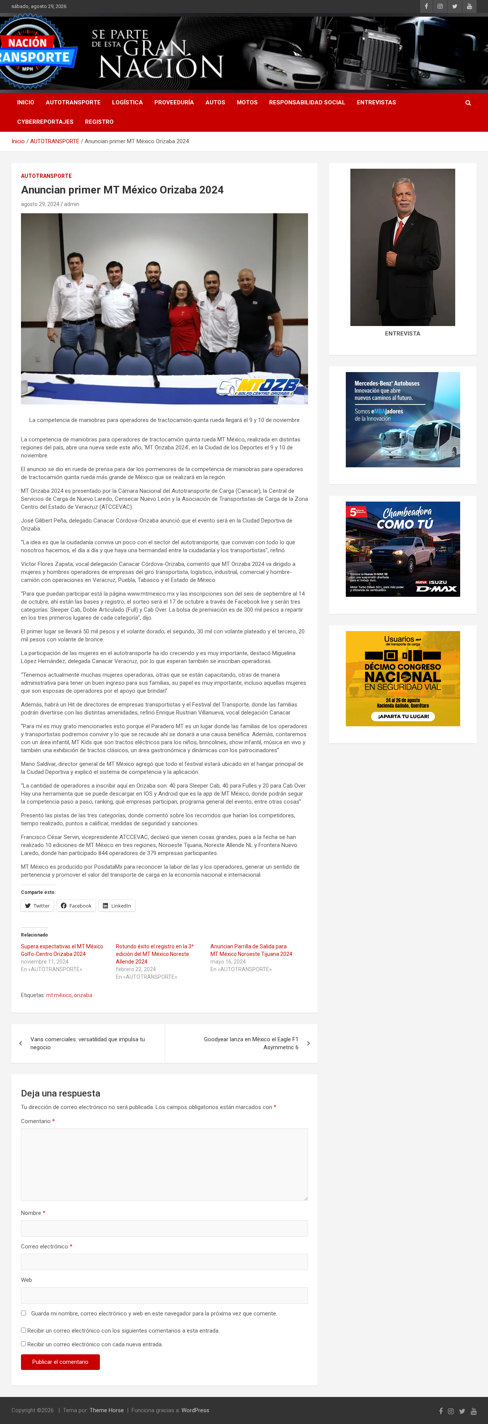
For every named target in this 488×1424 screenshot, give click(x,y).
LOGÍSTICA (127, 102)
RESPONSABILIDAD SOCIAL (307, 102)
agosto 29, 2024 (40, 204)
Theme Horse (107, 1410)
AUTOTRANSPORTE (73, 102)
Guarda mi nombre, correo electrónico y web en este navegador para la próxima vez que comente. (154, 1313)
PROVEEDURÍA (174, 102)
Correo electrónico (46, 1246)
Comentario (38, 1121)
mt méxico (59, 995)
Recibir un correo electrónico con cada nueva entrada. (95, 1344)
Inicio (25, 102)
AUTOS (215, 102)
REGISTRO (99, 121)
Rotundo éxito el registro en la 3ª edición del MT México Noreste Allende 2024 (155, 954)
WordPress (195, 1410)
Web (26, 1280)
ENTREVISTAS (376, 102)
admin (71, 204)
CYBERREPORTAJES (45, 121)
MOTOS (247, 102)
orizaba (83, 995)
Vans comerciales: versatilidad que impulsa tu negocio (87, 1043)
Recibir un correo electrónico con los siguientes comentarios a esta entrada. (123, 1330)
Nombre (33, 1213)
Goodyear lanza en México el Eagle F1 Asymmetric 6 (251, 1043)
